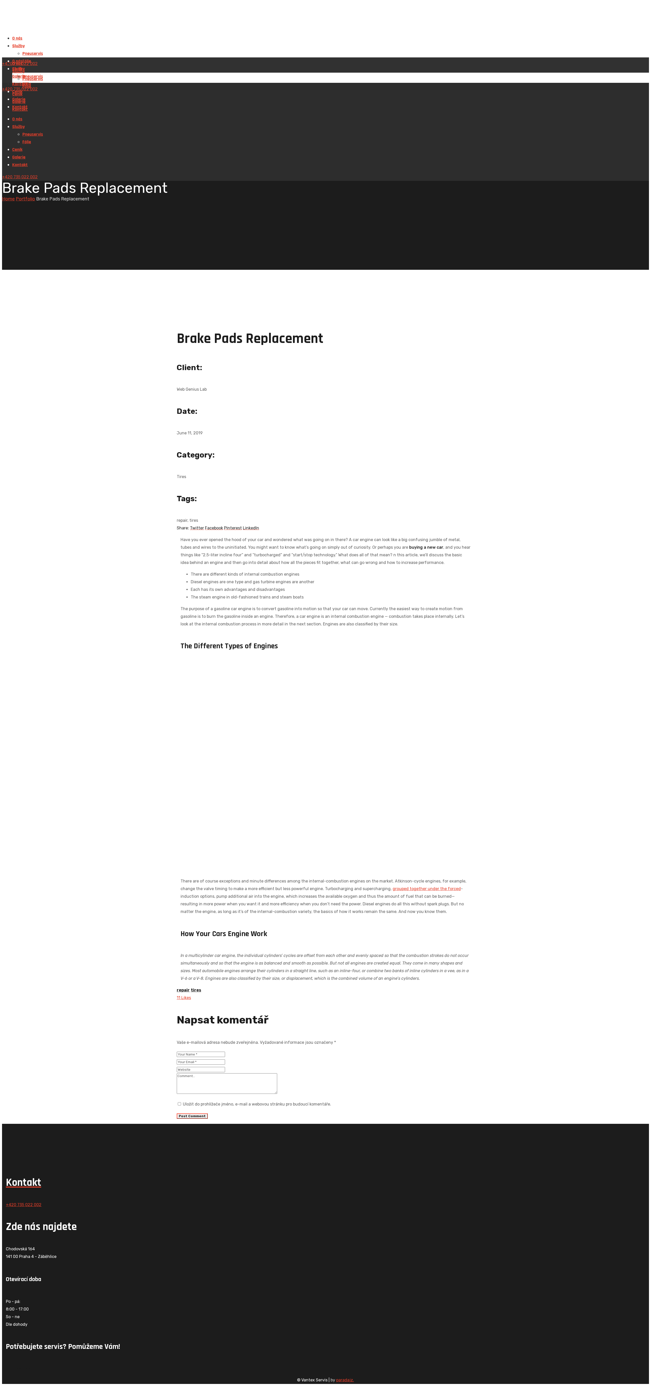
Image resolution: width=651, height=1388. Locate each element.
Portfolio (25, 199)
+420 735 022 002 (20, 177)
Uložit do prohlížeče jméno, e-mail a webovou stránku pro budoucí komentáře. (257, 1104)
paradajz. (345, 1380)
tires (196, 990)
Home (8, 199)
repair (183, 990)
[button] (325, 1368)
